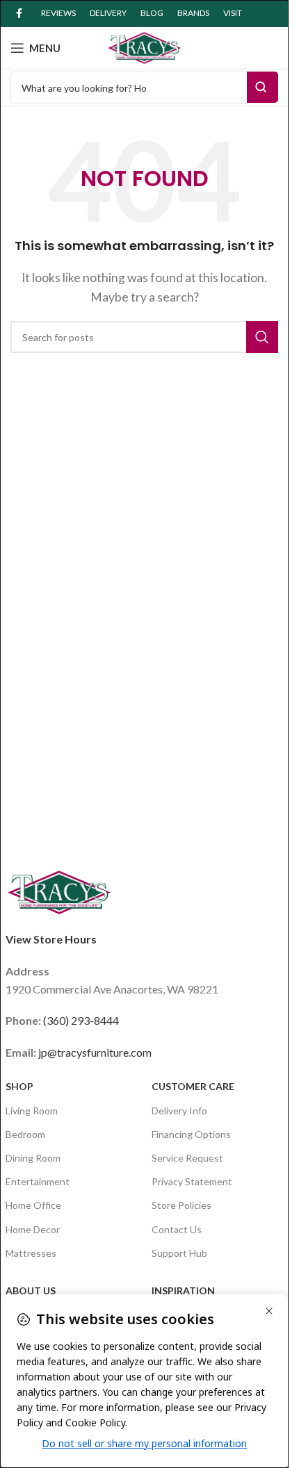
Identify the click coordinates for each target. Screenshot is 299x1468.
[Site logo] (144, 46)
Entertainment (38, 1181)
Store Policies (181, 1205)
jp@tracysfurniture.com (95, 1052)
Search (262, 87)
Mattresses (31, 1253)
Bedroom (25, 1134)
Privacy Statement (192, 1181)
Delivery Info (179, 1110)
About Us (31, 1290)
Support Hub (179, 1253)
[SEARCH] (262, 337)
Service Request (187, 1158)
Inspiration (183, 1290)
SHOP (19, 1086)
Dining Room (33, 1158)
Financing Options (191, 1134)
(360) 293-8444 (81, 1020)
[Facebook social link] (18, 13)
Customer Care (193, 1086)
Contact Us (177, 1229)
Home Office (33, 1205)
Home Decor (33, 1229)
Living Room (32, 1110)
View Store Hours (51, 939)
